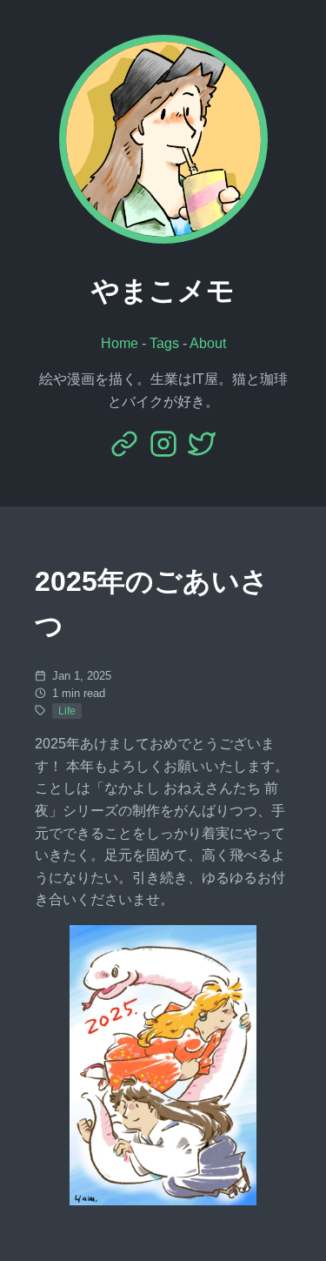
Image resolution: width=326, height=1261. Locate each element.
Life (67, 711)
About (208, 343)
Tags (164, 343)
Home (119, 343)
